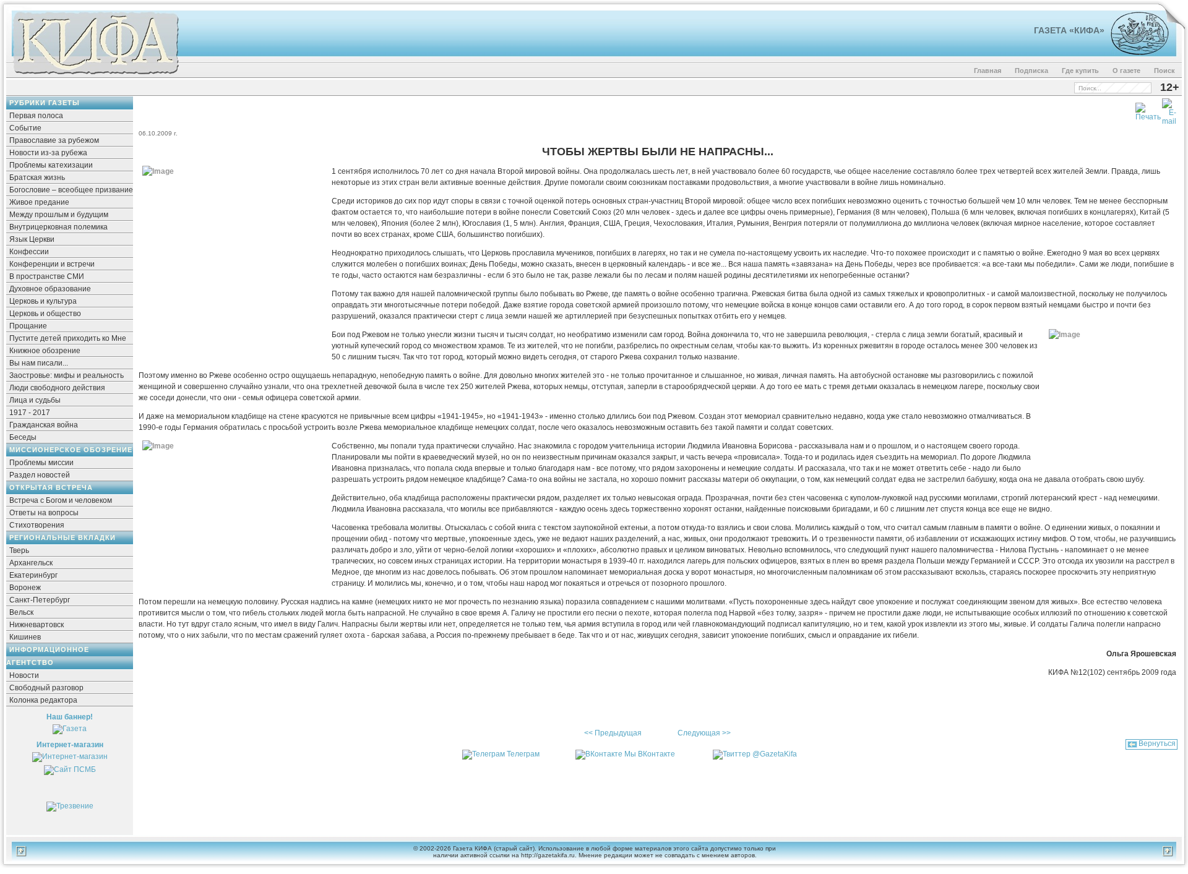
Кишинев (25, 637)
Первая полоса (36, 115)
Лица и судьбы (35, 400)
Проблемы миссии (41, 462)
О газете (1126, 70)
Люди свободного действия (57, 387)
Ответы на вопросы (44, 512)
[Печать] (1148, 109)
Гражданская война (43, 425)
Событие (25, 128)
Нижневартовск (36, 624)
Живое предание (39, 202)
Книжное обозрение (44, 350)
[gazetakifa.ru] (95, 75)
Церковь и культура (43, 301)
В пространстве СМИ (46, 276)
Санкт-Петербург (39, 600)
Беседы (23, 437)
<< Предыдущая (613, 733)
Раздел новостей (39, 475)
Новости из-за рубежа (48, 152)
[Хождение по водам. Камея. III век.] (1134, 52)
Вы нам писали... (38, 363)
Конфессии (29, 251)
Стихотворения (36, 525)
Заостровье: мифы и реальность (66, 375)
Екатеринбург (33, 575)
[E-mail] (1169, 109)
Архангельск (31, 563)
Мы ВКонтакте (649, 754)
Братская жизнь (37, 177)
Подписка (1031, 70)
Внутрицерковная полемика (58, 227)
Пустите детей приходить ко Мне (67, 338)
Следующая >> (704, 733)
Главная (987, 70)
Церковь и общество (45, 313)
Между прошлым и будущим (58, 214)
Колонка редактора (43, 700)
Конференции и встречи (52, 264)
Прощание (28, 326)
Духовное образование (50, 289)
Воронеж (25, 587)
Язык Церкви (31, 239)
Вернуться (1157, 743)
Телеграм (523, 754)
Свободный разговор (46, 687)
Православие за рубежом (54, 140)
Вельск (21, 612)
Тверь (19, 550)
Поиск (1164, 70)
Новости (24, 675)
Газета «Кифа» (1069, 30)
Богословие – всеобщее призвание (71, 190)
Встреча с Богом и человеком (60, 500)
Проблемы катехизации (51, 165)
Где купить (1080, 70)
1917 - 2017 (29, 412)
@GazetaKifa (774, 754)
